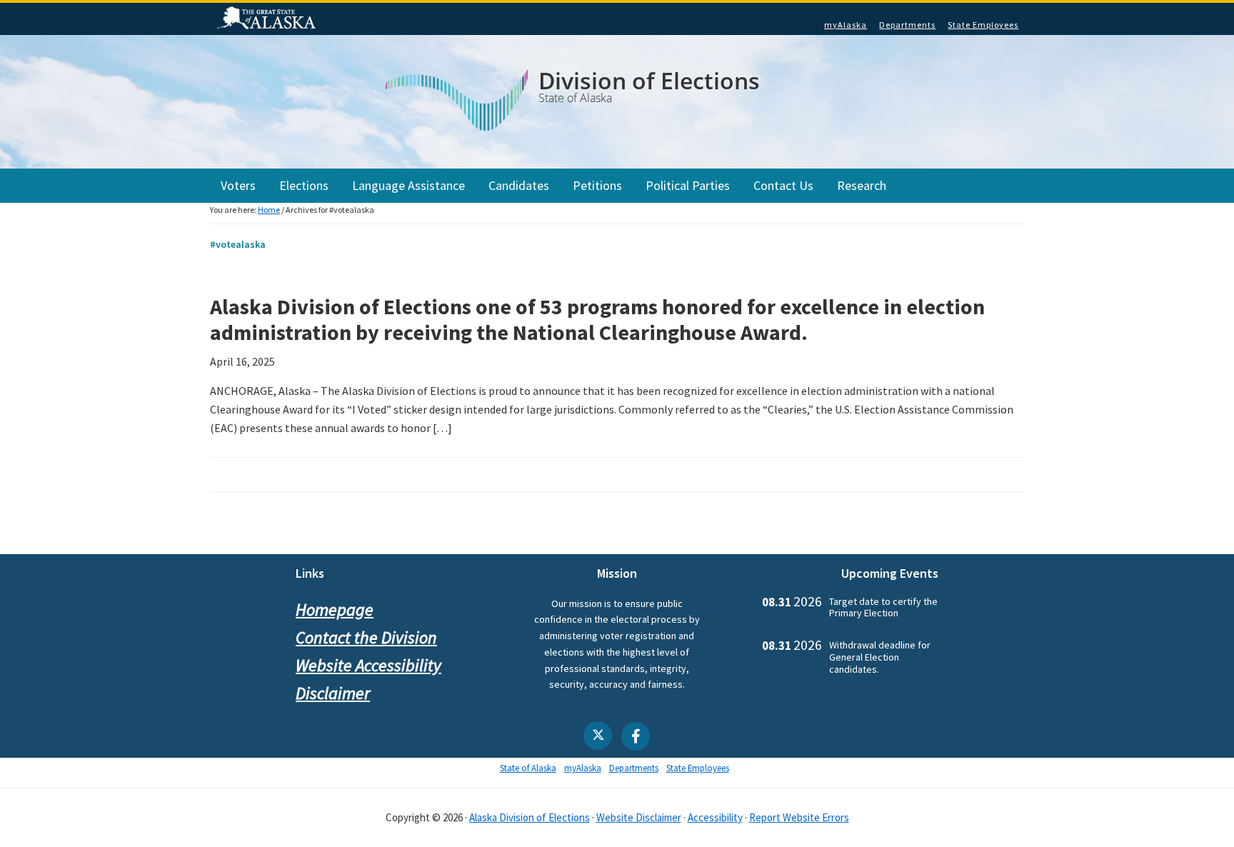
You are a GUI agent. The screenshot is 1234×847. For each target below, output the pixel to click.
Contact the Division (366, 637)
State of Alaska (268, 19)
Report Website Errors (799, 817)
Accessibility (715, 817)
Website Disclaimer (638, 817)
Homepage (334, 609)
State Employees (983, 24)
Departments (907, 24)
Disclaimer (333, 693)
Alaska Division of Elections (529, 817)
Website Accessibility (368, 665)
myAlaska (845, 24)
